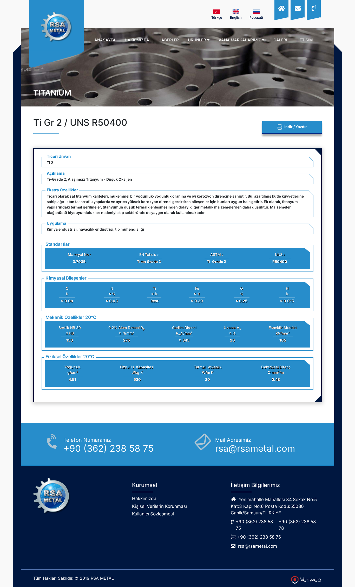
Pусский (256, 17)
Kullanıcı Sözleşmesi (153, 513)
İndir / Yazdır (295, 126)
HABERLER (169, 39)
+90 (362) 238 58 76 (259, 537)
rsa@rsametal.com (257, 546)
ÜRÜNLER (197, 39)
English (236, 17)
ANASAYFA (105, 39)
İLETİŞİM (305, 39)
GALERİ (280, 39)
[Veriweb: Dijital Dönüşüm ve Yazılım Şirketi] (306, 579)
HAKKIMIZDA (137, 39)
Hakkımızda (144, 498)
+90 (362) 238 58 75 (254, 525)
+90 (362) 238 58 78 (297, 525)
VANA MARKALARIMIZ (240, 39)
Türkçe (216, 17)
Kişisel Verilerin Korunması (159, 506)
